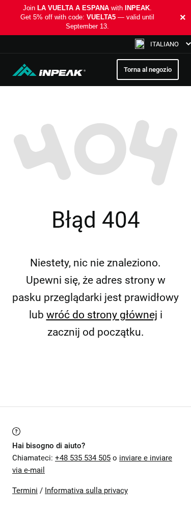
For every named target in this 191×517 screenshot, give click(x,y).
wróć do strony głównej (101, 315)
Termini (25, 490)
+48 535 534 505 (83, 457)
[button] (163, 44)
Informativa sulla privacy (86, 490)
